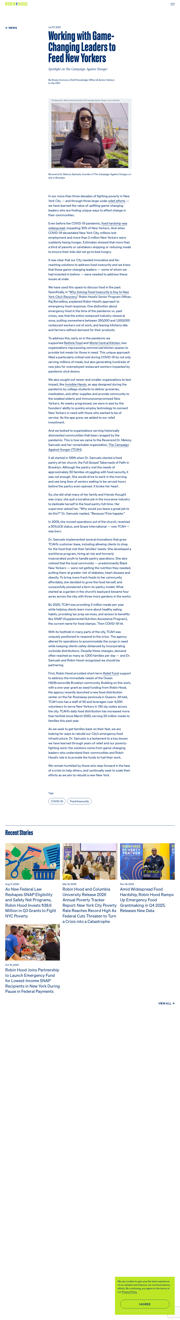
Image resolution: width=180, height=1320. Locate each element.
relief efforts (116, 201)
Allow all (144, 1304)
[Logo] (17, 4)
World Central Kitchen (104, 343)
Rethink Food (73, 343)
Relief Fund (111, 673)
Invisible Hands (75, 384)
